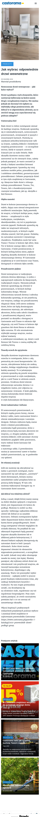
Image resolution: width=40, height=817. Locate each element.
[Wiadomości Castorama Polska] (13, 5)
